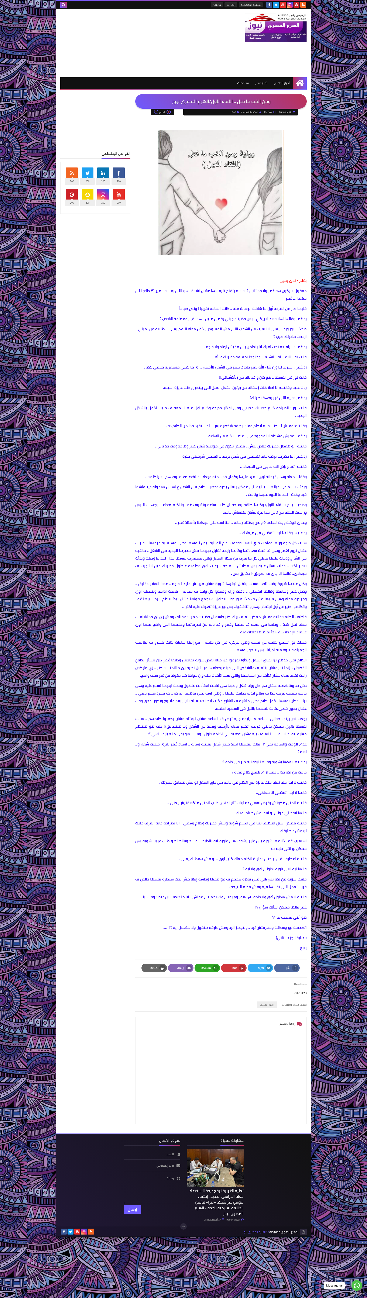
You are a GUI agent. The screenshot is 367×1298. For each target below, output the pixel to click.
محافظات (243, 83)
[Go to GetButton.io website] (357, 1293)
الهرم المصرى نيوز (254, 1232)
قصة (234, 112)
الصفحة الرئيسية (250, 112)
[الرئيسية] (300, 83)
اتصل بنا (231, 4)
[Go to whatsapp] (356, 1285)
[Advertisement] (137, 43)
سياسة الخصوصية (251, 4)
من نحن (217, 4)
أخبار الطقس (282, 83)
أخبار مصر (261, 83)
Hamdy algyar (233, 1220)
